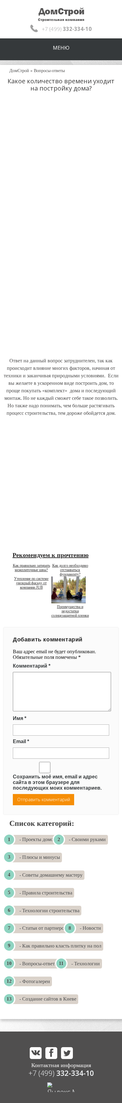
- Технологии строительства (49, 910)
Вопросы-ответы (49, 70)
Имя (19, 718)
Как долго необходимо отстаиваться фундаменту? (70, 569)
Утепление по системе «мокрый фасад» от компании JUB (31, 583)
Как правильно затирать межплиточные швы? (31, 567)
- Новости (90, 928)
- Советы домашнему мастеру (51, 875)
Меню (61, 47)
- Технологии (85, 963)
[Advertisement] (61, 167)
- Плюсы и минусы (39, 857)
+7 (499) (61, 1073)
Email (21, 741)
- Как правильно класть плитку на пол (60, 946)
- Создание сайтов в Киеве (47, 999)
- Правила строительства (45, 892)
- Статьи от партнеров (43, 928)
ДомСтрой (19, 70)
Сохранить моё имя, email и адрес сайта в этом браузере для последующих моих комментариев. (57, 782)
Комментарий (31, 666)
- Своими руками (87, 839)
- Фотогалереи (34, 981)
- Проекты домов (37, 839)
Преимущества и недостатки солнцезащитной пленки (70, 611)
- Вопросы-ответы (38, 963)
